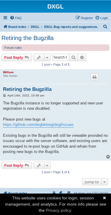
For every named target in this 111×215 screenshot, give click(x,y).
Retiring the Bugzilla (27, 38)
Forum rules (13, 47)
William (8, 72)
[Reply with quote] (94, 77)
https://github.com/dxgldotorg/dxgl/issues (38, 124)
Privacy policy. (59, 210)
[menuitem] (16, 17)
